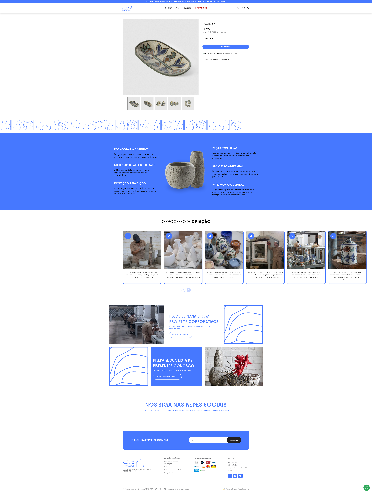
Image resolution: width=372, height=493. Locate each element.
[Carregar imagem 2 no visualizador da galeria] (147, 103)
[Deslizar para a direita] (197, 103)
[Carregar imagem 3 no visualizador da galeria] (161, 103)
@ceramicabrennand (218, 410)
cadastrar (234, 440)
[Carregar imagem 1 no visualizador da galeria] (133, 103)
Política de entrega (171, 467)
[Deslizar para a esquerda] (125, 103)
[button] (172, 8)
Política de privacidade (173, 470)
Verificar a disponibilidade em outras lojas (216, 59)
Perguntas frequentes (172, 473)
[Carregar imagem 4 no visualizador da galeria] (174, 103)
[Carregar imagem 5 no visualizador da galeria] (188, 103)
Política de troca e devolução (171, 463)
